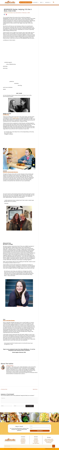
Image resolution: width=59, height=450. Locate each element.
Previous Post (3, 389)
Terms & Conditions (7, 448)
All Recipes (35, 2)
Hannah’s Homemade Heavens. (10, 172)
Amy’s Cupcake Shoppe (9, 320)
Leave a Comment (8, 12)
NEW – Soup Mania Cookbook (25, 2)
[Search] (53, 446)
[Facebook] (4, 14)
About (41, 2)
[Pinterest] (6, 14)
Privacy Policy (14, 448)
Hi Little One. (6, 114)
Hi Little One (15, 117)
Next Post (35, 389)
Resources (47, 2)
